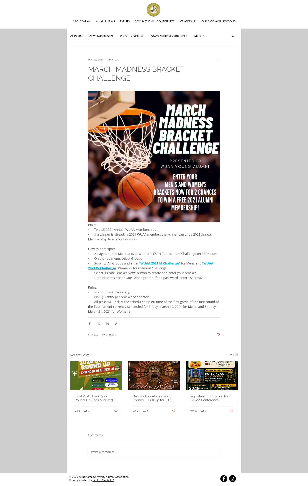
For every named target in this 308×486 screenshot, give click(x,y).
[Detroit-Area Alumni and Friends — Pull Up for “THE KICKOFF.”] (154, 375)
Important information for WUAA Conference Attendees (209, 398)
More (197, 36)
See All (234, 354)
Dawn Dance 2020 (101, 36)
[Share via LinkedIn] (107, 323)
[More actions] (218, 59)
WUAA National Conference (168, 36)
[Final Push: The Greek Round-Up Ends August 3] (96, 375)
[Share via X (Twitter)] (98, 323)
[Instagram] (232, 478)
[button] (233, 35)
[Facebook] (223, 478)
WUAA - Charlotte (131, 36)
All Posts (76, 36)
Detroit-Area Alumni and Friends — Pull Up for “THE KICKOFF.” (152, 398)
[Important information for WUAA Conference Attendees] (212, 375)
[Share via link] (116, 323)
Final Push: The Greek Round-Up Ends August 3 (94, 398)
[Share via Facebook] (89, 323)
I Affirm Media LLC (103, 480)
